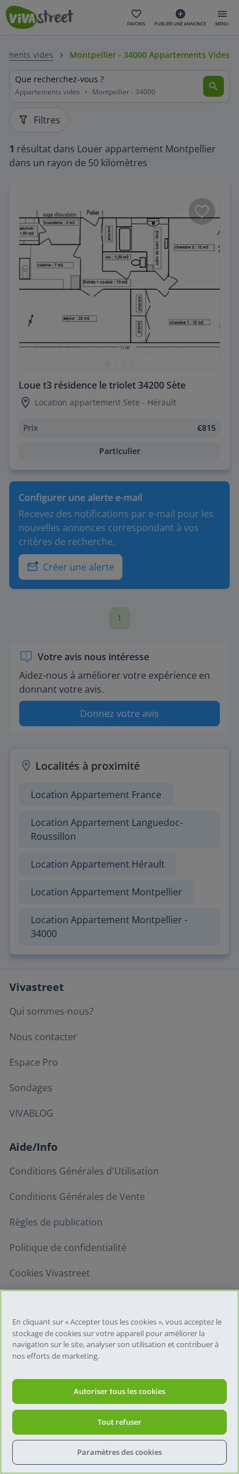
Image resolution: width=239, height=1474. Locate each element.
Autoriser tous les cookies (119, 1391)
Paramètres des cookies (119, 1452)
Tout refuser (119, 1422)
